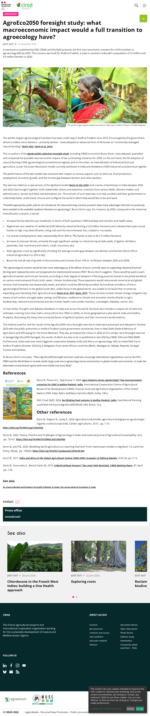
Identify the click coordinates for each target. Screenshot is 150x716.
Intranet (93, 624)
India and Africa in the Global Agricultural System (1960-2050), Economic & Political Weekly (68, 458)
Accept (140, 708)
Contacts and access (99, 632)
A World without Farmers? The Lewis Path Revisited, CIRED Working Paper (93, 465)
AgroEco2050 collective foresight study (48, 153)
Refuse (130, 708)
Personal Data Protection (54, 712)
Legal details (32, 712)
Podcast (93, 644)
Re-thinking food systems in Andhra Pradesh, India (89, 400)
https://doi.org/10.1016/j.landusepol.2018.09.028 (58, 451)
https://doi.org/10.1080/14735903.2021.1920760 (40, 439)
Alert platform (96, 636)
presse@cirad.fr (13, 516)
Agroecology (10, 14)
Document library (129, 624)
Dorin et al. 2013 (65, 293)
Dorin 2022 (28, 146)
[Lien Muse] (42, 703)
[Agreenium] (15, 703)
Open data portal (128, 628)
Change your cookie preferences (106, 708)
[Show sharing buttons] (143, 18)
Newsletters (126, 640)
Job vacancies (96, 628)
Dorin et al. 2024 (43, 146)
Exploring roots (83, 581)
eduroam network (98, 640)
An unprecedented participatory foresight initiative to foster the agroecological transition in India (49, 487)
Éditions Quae (127, 636)
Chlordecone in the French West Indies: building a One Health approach (32, 585)
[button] (136, 5)
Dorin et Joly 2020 (79, 185)
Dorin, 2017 (81, 293)
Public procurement (81, 712)
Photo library (126, 632)
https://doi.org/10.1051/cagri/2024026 (23, 427)
